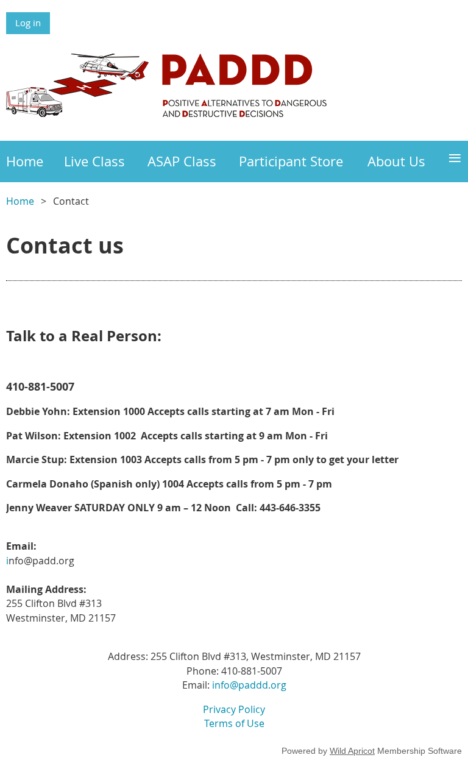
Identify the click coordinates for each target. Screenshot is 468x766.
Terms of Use (234, 723)
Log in (28, 22)
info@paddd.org (249, 685)
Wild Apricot (352, 751)
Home (20, 201)
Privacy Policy (234, 709)
